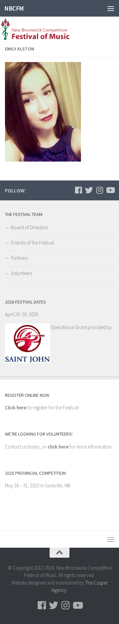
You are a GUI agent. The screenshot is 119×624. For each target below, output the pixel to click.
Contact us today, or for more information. (59, 447)
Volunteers (21, 273)
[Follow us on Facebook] (78, 190)
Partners (19, 258)
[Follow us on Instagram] (99, 190)
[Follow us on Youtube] (110, 190)
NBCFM (14, 8)
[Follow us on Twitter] (89, 190)
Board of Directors (29, 227)
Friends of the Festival (32, 243)
